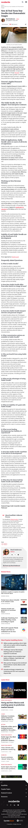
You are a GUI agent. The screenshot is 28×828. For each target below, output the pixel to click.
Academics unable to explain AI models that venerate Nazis (12, 592)
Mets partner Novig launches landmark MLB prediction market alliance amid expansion (15, 664)
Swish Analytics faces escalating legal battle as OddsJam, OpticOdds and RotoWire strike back (14, 658)
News (5, 544)
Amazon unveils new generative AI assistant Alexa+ (8, 610)
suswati (3, 761)
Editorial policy (14, 519)
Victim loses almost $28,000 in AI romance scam (10, 600)
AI (2, 544)
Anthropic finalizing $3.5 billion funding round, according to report (9, 619)
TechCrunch (15, 257)
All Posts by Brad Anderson (11, 565)
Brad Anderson (16, 550)
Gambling (4, 755)
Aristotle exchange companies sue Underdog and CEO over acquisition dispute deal (14, 671)
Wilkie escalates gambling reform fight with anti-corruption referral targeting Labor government (15, 645)
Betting (3, 724)
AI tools (17, 73)
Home (2, 5)
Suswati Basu (4, 710)
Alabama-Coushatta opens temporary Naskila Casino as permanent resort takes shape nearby (7, 719)
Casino (3, 714)
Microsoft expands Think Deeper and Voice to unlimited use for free (9, 629)
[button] (22, 2)
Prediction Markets (6, 700)
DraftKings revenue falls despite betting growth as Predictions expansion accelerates (13, 651)
